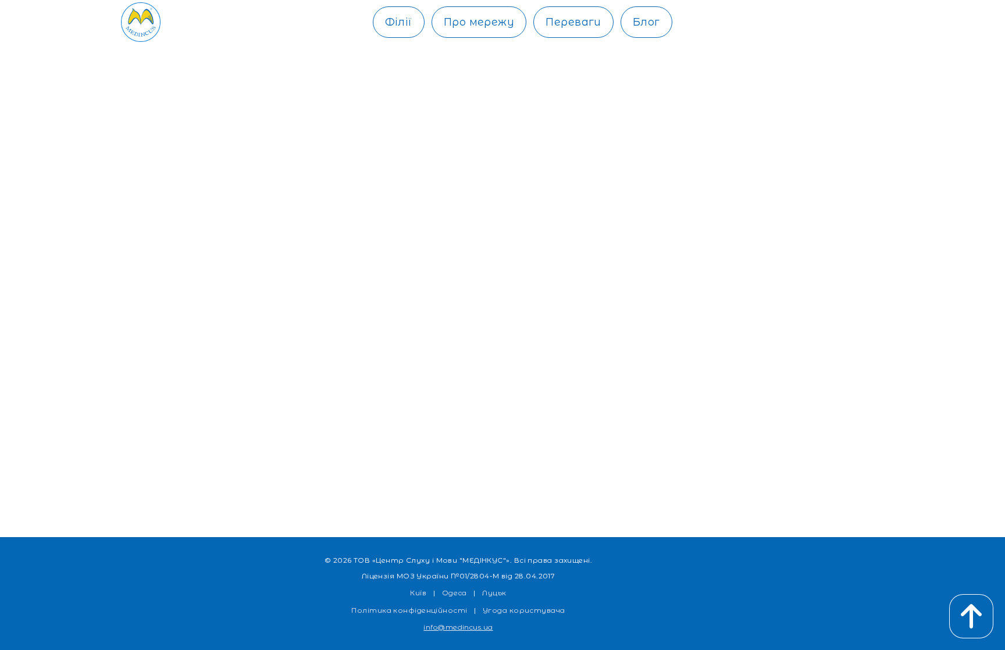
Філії (398, 22)
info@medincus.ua (458, 627)
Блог (646, 22)
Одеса (454, 592)
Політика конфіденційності (409, 610)
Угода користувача (524, 610)
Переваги (573, 22)
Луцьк (494, 592)
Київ (418, 592)
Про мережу (479, 22)
